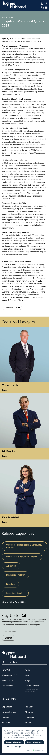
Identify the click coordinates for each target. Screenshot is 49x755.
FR (46, 3)
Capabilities (7, 707)
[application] (24, 740)
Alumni (28, 722)
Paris (27, 670)
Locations (29, 717)
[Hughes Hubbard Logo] (14, 4)
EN (42, 3)
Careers (5, 717)
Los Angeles (7, 686)
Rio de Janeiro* (32, 686)
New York (6, 670)
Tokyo (27, 680)
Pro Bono (29, 707)
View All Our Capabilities (14, 602)
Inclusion (6, 722)
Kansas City (7, 680)
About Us (29, 712)
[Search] (42, 7)
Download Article (10, 308)
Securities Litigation (15, 593)
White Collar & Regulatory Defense (21, 556)
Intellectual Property (15, 575)
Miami (27, 675)
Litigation (10, 584)
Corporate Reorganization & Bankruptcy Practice (24, 546)
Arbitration (11, 566)
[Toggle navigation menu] (46, 7)
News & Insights (9, 712)
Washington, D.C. (10, 675)
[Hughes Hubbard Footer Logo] (14, 657)
